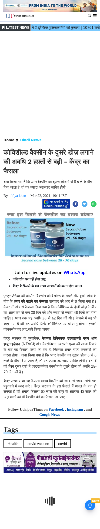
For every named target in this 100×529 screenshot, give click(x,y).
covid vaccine (38, 443)
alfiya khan (18, 196)
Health (12, 443)
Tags (10, 429)
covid (62, 443)
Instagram (75, 409)
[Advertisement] (50, 84)
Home (8, 140)
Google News (49, 415)
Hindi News (30, 140)
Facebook (56, 409)
